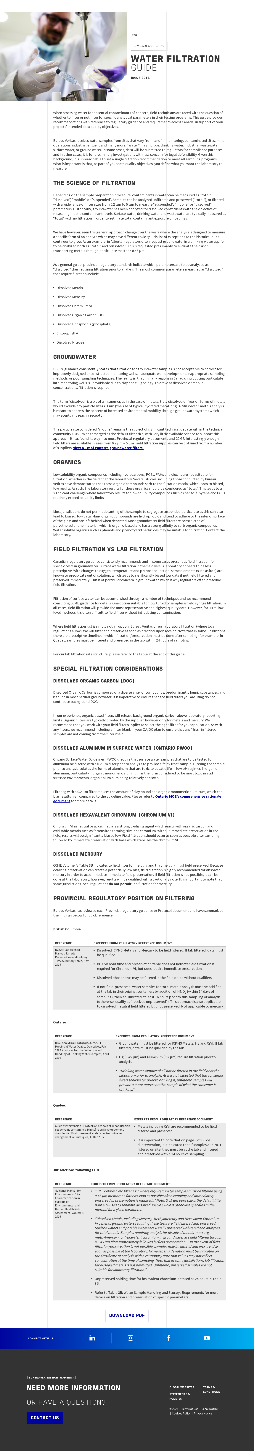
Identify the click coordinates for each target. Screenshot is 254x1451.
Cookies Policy (181, 1413)
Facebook (169, 1338)
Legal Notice (210, 1409)
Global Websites (181, 1387)
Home (134, 34)
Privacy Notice (203, 1413)
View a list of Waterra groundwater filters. (108, 447)
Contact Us (45, 1418)
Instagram (130, 1338)
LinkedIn (92, 1338)
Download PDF (127, 1316)
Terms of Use (189, 1409)
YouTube (207, 1338)
